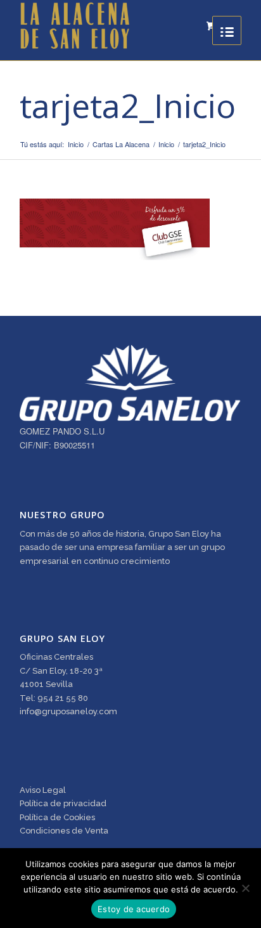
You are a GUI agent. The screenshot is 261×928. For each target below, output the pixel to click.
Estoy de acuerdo (134, 909)
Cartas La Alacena (121, 144)
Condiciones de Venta (64, 830)
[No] (245, 888)
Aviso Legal (43, 790)
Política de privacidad (63, 803)
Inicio (76, 144)
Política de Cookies (57, 817)
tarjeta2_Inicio (128, 104)
